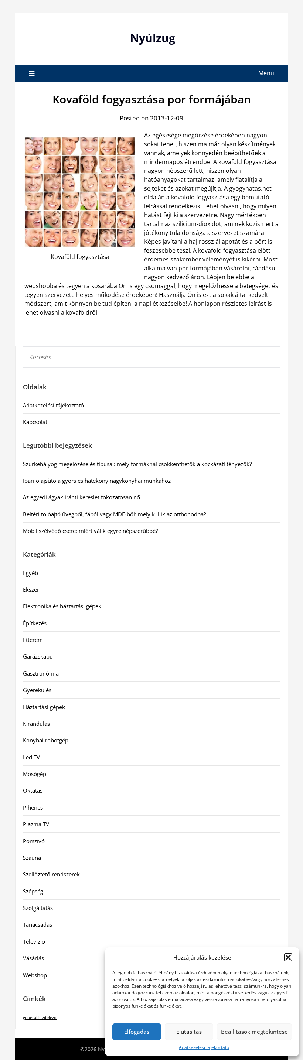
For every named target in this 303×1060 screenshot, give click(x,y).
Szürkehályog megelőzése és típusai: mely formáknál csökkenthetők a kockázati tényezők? (137, 464)
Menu (266, 73)
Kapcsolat (35, 421)
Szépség (33, 891)
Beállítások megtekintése (254, 1031)
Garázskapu (38, 656)
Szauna (32, 857)
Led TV (31, 757)
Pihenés (33, 807)
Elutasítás (189, 1031)
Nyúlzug (152, 37)
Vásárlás (33, 958)
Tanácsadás (37, 924)
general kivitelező (40, 1017)
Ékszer (31, 589)
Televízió (34, 941)
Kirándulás (36, 723)
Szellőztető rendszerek (51, 874)
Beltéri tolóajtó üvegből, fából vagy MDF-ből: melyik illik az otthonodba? (114, 514)
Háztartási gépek (44, 707)
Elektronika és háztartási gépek (62, 606)
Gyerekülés (37, 690)
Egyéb (30, 573)
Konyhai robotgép (45, 740)
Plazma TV (36, 824)
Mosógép (34, 773)
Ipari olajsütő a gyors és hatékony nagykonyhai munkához (97, 480)
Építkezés (35, 623)
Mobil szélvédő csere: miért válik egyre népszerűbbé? (90, 530)
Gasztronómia (41, 673)
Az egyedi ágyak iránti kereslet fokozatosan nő (81, 497)
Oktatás (32, 790)
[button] (288, 957)
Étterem (33, 639)
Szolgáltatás (38, 908)
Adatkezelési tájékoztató (204, 1047)
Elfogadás (136, 1031)
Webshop (35, 975)
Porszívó (34, 841)
